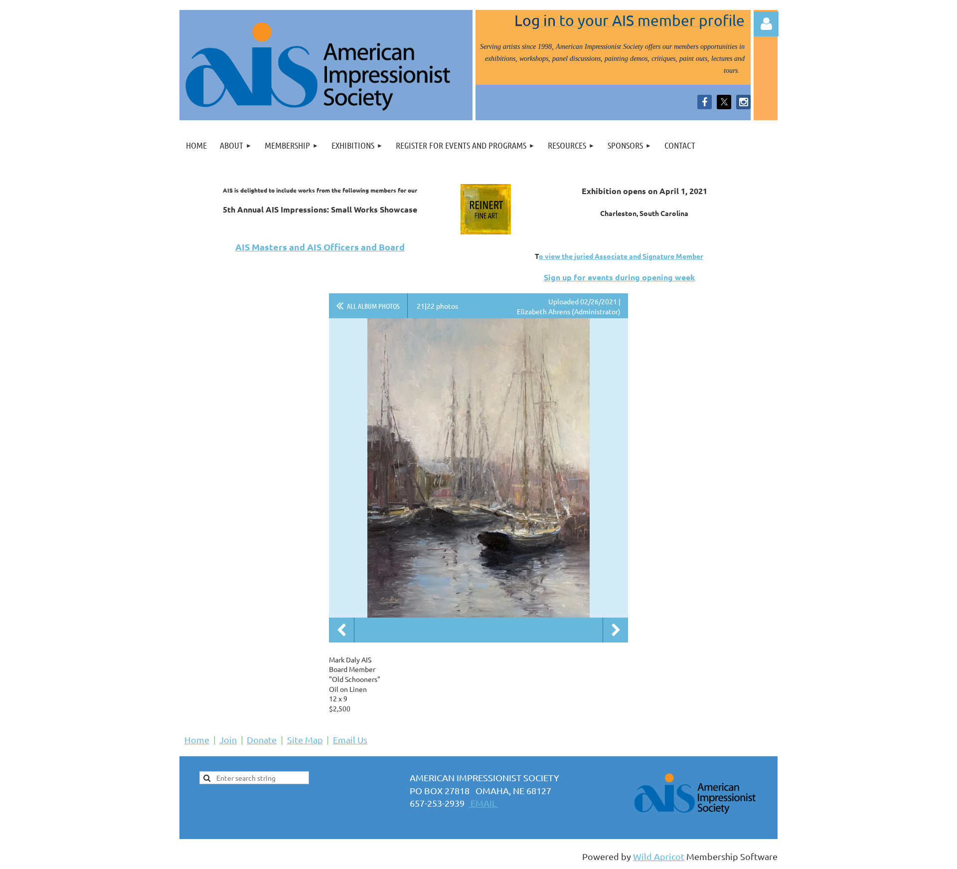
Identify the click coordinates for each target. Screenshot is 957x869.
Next (615, 630)
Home (196, 739)
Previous (341, 630)
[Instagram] (743, 102)
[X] (724, 102)
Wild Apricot (658, 856)
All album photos (373, 305)
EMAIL (483, 803)
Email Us (350, 739)
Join (228, 739)
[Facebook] (704, 102)
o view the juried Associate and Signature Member (621, 255)
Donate (262, 739)
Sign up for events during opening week (619, 277)
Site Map (305, 739)
